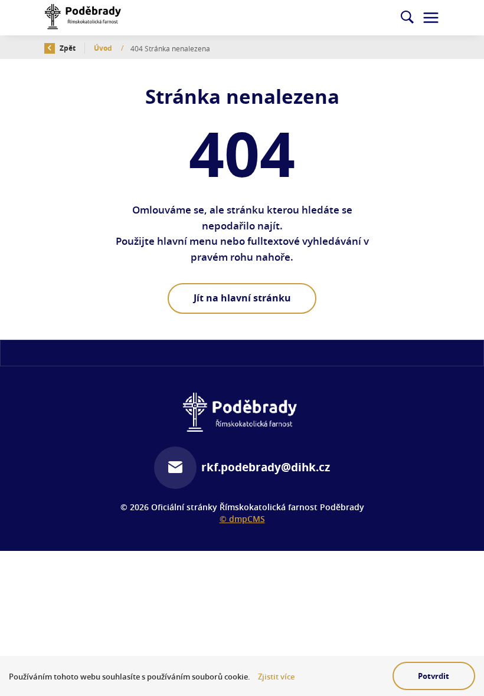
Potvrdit (433, 676)
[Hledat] (407, 17)
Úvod (104, 48)
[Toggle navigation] (431, 17)
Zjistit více (276, 677)
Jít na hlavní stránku (242, 297)
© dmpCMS (242, 518)
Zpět (67, 48)
